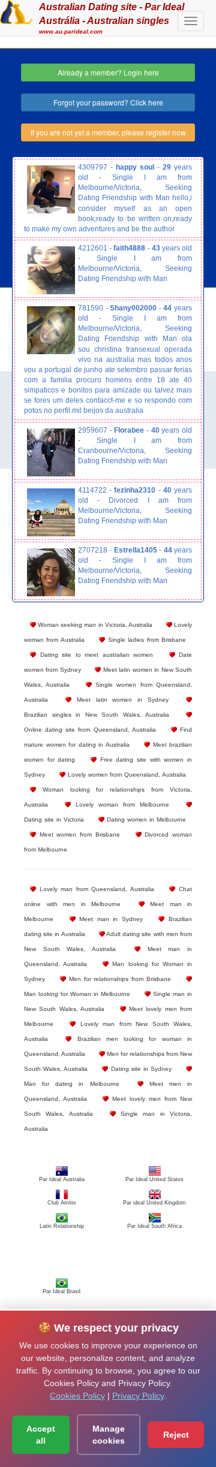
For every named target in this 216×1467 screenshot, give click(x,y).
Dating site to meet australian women (94, 654)
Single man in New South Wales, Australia (108, 1001)
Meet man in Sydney (109, 919)
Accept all (40, 1434)
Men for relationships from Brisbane (118, 979)
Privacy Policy (138, 1395)
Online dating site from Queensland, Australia (90, 729)
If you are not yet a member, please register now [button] (108, 132)
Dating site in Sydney (140, 1068)
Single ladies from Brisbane (145, 639)
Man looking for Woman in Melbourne (77, 994)
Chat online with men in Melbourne (108, 896)
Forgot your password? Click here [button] (108, 102)
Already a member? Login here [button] (108, 72)
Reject (176, 1434)
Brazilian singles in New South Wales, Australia (96, 714)
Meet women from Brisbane (78, 834)
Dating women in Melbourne (145, 819)
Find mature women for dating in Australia (108, 737)
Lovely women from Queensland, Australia (125, 774)
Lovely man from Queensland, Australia (95, 889)
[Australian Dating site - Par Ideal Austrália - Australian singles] (16, 11)
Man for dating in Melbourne (71, 1083)
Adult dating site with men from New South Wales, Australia (108, 941)
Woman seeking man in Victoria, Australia (94, 624)
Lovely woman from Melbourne (120, 804)
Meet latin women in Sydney (120, 699)
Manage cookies (108, 1434)
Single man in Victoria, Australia (108, 1121)
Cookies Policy (77, 1395)
